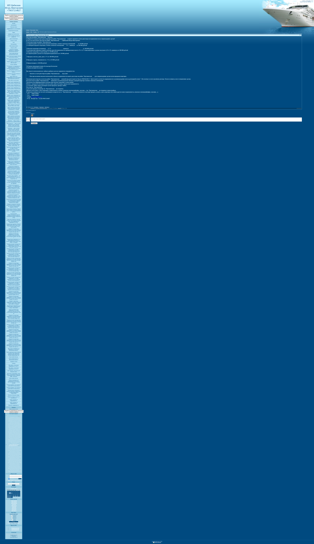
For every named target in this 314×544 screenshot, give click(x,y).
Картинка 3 (47, 107)
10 (11, 493)
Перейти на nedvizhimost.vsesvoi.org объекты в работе (14, 16)
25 (13, 495)
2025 (31, 31)
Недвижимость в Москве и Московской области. (14, 416)
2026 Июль (14, 509)
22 (8, 495)
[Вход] (32, 115)
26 (15, 495)
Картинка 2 (41, 107)
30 (9, 497)
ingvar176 (59, 108)
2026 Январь (14, 502)
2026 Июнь (14, 508)
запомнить (12, 478)
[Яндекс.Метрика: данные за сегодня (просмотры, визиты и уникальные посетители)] (157, 542)
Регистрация (17, 480)
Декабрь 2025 (14, 488)
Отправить (34, 123)
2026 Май (14, 506)
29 (8, 497)
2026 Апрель (14, 505)
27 (17, 495)
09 (38, 31)
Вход (37, 30)
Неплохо (14, 517)
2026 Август (14, 510)
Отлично (14, 515)
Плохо (14, 519)
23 (9, 495)
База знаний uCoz (15, 529)
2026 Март (14, 504)
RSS (312, 1)
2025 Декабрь (14, 500)
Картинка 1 (36, 107)
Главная (27, 30)
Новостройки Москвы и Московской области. (14, 445)
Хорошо (14, 516)
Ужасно (14, 520)
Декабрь (35, 31)
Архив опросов (16, 522)
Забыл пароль (11, 480)
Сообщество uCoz (15, 528)
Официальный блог (15, 527)
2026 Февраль (14, 503)
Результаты (10, 522)
